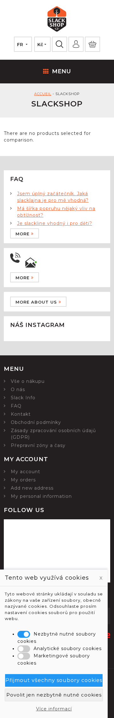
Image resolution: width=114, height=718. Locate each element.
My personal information (41, 496)
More (22, 233)
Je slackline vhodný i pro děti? (54, 223)
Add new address (32, 488)
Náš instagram (37, 325)
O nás (18, 389)
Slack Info (23, 398)
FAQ (16, 406)
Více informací (54, 709)
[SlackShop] (57, 19)
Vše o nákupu (28, 381)
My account (25, 471)
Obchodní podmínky (36, 422)
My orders (23, 480)
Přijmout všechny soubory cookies (53, 680)
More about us (36, 302)
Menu (61, 71)
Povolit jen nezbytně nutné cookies (54, 695)
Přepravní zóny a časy (38, 445)
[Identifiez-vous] (76, 44)
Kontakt (21, 414)
